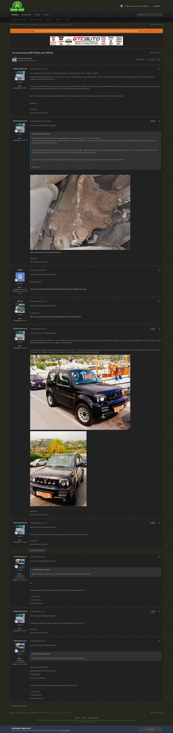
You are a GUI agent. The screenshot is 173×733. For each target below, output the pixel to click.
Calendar (37, 15)
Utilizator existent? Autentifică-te (137, 6)
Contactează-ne (94, 718)
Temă (84, 718)
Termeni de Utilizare (64, 730)
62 (21, 86)
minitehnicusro (20, 556)
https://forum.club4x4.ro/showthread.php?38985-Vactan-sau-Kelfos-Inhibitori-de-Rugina (58, 289)
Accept (151, 729)
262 (21, 287)
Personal (58, 20)
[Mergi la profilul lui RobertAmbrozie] (14, 59)
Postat (38, 69)
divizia (20, 301)
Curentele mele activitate (18, 20)
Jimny (34, 61)
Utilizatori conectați (36, 20)
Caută (67, 20)
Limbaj (76, 718)
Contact (46, 15)
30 (21, 319)
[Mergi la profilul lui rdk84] (20, 277)
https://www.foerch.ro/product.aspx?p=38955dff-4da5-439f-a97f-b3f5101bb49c (55, 317)
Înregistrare (157, 6)
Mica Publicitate (26, 15)
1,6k (20, 574)
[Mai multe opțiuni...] (159, 69)
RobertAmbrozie (26, 58)
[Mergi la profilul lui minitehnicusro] (20, 563)
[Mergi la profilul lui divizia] (20, 308)
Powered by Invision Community (86, 722)
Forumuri (15, 15)
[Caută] (160, 14)
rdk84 (20, 270)
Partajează (140, 59)
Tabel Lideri (48, 20)
